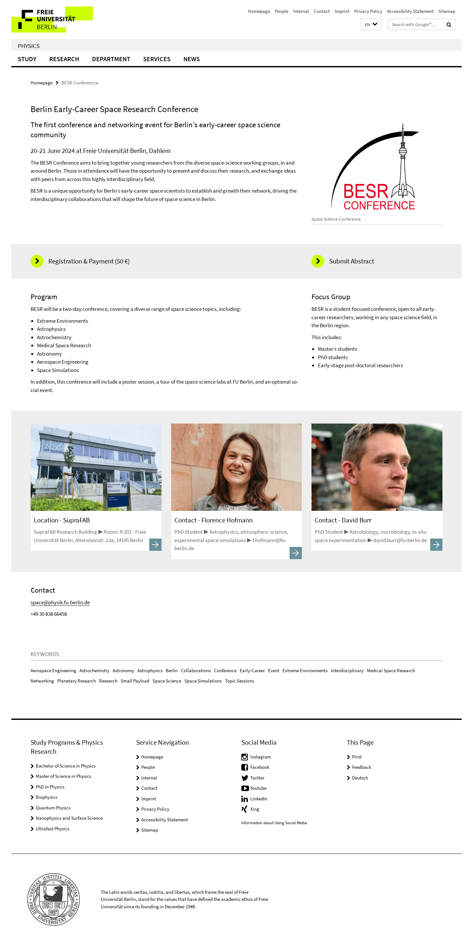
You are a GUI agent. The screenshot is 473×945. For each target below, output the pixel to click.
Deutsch (360, 778)
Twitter (257, 778)
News (191, 59)
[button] (371, 25)
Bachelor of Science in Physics (66, 766)
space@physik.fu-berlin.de (60, 602)
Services (157, 59)
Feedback (361, 767)
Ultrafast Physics (52, 829)
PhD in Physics (50, 787)
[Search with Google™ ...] (449, 24)
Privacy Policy (368, 11)
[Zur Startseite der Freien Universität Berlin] (65, 19)
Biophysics (46, 797)
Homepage (259, 11)
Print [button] (357, 757)
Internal (301, 11)
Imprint (342, 11)
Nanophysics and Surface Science (69, 818)
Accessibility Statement (410, 11)
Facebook (259, 767)
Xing (254, 809)
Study (27, 59)
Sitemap (447, 11)
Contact (322, 11)
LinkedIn (258, 799)
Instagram (260, 757)
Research (64, 59)
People (281, 11)
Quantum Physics (53, 808)
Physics (29, 46)
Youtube (258, 788)
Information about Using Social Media (274, 823)
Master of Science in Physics (63, 776)
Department (111, 59)
